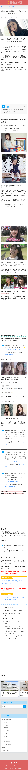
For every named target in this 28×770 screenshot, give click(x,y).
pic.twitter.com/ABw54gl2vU (12, 481)
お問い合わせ (8, 765)
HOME (14, 763)
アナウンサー (7, 739)
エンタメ (4, 733)
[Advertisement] (14, 87)
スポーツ (4, 747)
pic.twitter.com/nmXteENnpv (12, 462)
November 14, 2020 (10, 486)
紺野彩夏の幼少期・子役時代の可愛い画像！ (14, 109)
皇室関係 (6, 727)
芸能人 (10, 675)
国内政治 (6, 722)
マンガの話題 (7, 741)
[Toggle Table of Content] (23, 106)
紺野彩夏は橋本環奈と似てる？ (11, 111)
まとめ (5, 112)
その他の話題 (5, 750)
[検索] (24, 706)
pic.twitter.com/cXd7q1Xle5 (13, 349)
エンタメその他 (7, 744)
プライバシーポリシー (18, 765)
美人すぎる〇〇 (7, 730)
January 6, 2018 (9, 354)
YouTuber (6, 736)
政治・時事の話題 (6, 719)
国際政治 (6, 725)
